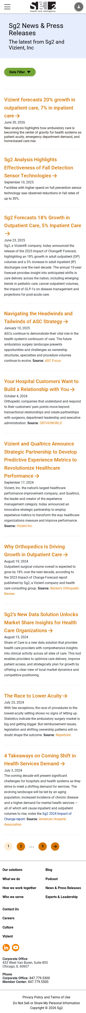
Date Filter (17, 72)
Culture (8, 927)
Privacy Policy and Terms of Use (46, 997)
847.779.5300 (39, 978)
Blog (49, 869)
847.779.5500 (38, 981)
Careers (8, 918)
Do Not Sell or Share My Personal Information (46, 1003)
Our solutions (12, 869)
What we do (11, 879)
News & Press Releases (63, 888)
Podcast (52, 879)
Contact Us (11, 909)
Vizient (8, 936)
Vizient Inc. (25, 526)
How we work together (19, 888)
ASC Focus (53, 360)
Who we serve (13, 896)
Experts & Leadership (62, 896)
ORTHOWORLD (51, 423)
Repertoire (63, 735)
